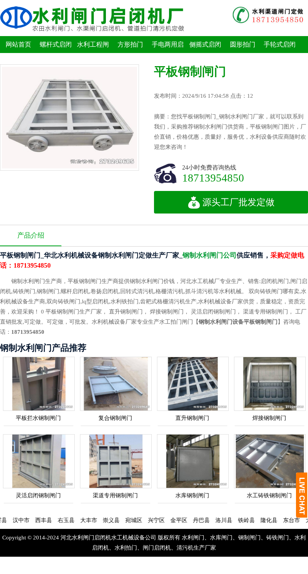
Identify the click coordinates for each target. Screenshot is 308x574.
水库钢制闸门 (192, 495)
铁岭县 (235, 520)
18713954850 (213, 177)
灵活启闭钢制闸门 (38, 495)
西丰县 (32, 520)
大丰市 (77, 520)
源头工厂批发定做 (238, 202)
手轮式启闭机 (280, 53)
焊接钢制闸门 (269, 418)
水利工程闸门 (93, 53)
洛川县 (213, 520)
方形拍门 (130, 44)
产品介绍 (30, 235)
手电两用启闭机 (168, 53)
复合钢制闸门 (115, 418)
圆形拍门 (242, 44)
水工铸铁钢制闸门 (269, 495)
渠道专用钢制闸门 (115, 495)
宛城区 (123, 520)
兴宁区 (145, 520)
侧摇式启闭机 (205, 53)
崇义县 (100, 520)
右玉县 (55, 520)
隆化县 (258, 520)
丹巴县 (190, 520)
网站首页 (18, 44)
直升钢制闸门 (192, 418)
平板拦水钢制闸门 (38, 418)
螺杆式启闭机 (56, 53)
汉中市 (10, 520)
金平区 (168, 520)
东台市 (280, 520)
